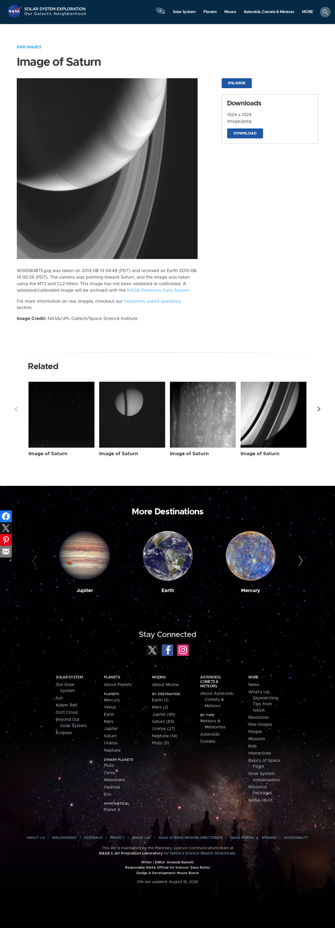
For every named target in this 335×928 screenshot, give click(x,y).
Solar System (69, 677)
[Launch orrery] (160, 13)
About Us (36, 838)
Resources (258, 717)
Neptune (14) (164, 736)
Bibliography (64, 838)
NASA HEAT (260, 800)
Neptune (112, 750)
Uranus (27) (163, 729)
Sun (59, 698)
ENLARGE (236, 83)
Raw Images (29, 47)
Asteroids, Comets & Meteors (210, 682)
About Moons (165, 685)
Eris (107, 794)
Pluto (109, 765)
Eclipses (64, 733)
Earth (167, 590)
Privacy (117, 838)
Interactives (259, 753)
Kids (252, 746)
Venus (110, 707)
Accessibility (296, 838)
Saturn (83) (163, 721)
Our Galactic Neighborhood (55, 15)
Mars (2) (160, 707)
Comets (207, 741)
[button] (307, 12)
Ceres (109, 773)
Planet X (112, 810)
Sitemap (269, 838)
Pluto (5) (160, 743)
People (255, 732)
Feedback (93, 838)
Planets (112, 677)
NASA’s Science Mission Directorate (202, 853)
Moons (158, 677)
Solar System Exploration (55, 7)
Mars (108, 721)
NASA (15, 11)
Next (319, 409)
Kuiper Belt (66, 705)
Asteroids (209, 734)
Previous (16, 409)
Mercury (250, 590)
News (253, 685)
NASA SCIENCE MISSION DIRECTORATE (190, 838)
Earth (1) (160, 700)
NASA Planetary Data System (158, 290)
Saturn (110, 736)
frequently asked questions (152, 301)
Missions (256, 739)
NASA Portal (242, 838)
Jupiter (84, 590)
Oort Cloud (67, 712)
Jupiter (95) (163, 714)
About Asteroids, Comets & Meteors (217, 699)
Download (245, 133)
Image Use (141, 838)
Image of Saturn (48, 453)
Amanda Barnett (180, 862)
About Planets (118, 685)
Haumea (112, 787)
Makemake (114, 780)
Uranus (111, 743)
